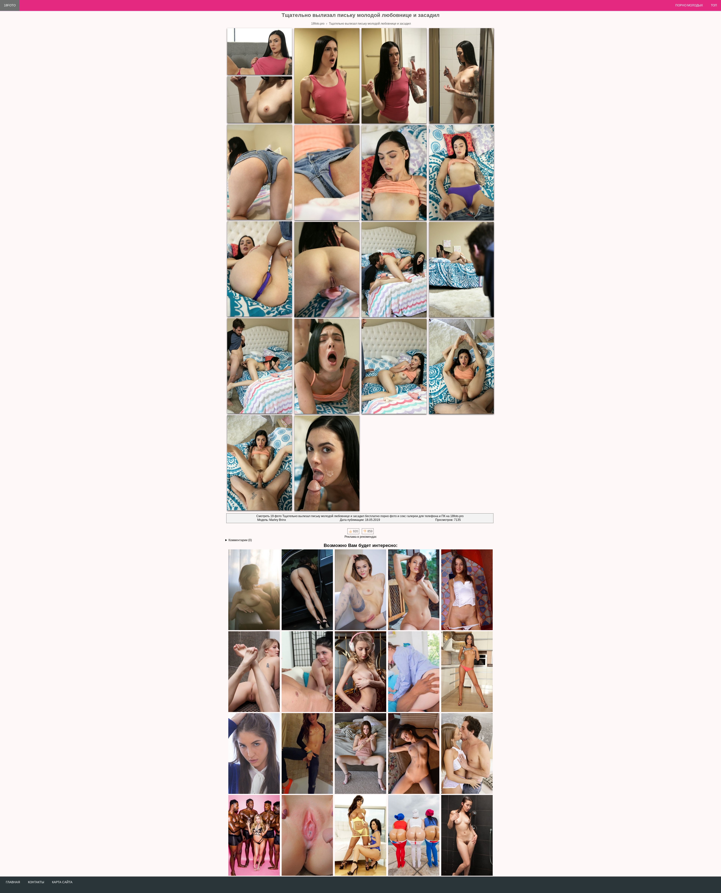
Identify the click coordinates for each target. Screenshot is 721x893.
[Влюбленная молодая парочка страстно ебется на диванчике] (467, 753)
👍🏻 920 (353, 531)
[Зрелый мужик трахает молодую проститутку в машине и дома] (307, 753)
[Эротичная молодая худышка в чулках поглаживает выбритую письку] (360, 589)
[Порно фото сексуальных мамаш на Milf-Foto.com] (360, 835)
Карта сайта (62, 882)
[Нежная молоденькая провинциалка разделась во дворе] (414, 589)
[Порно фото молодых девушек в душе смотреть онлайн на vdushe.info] (467, 835)
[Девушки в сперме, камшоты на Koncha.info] (307, 835)
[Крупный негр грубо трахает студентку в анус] (414, 671)
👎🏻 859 (368, 531)
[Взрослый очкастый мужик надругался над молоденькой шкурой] (307, 671)
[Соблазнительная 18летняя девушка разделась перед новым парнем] (467, 589)
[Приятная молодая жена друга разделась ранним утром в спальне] (254, 589)
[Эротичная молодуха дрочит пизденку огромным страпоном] (360, 753)
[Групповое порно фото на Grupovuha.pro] (254, 835)
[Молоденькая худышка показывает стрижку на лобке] (360, 671)
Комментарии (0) (240, 540)
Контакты (36, 882)
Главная (13, 882)
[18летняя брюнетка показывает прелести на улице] (307, 589)
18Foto (10, 5)
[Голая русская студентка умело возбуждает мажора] (414, 753)
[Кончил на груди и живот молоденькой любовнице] (467, 671)
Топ (714, 5)
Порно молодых (689, 5)
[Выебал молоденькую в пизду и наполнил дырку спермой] (254, 753)
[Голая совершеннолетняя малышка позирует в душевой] (254, 671)
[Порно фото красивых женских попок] (414, 835)
